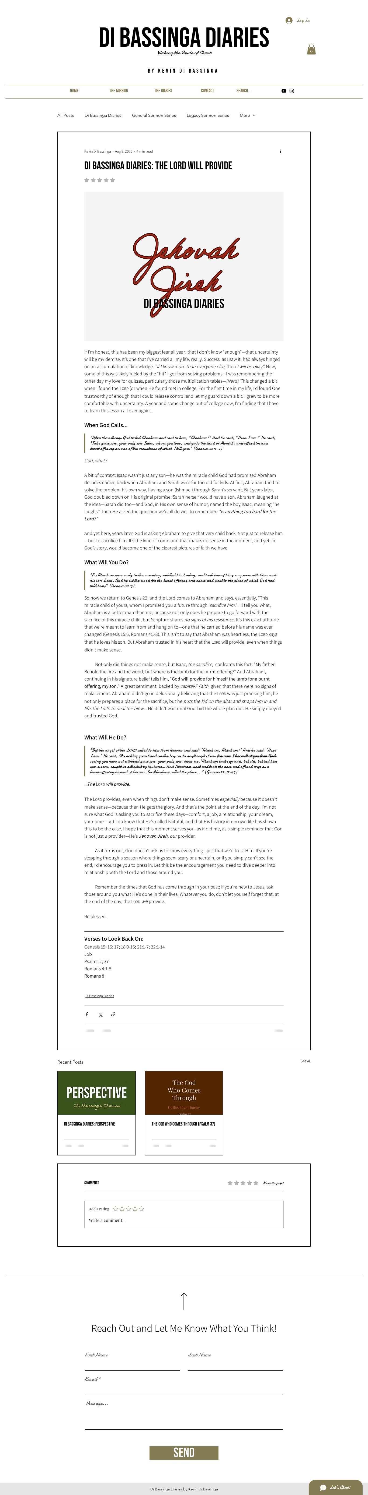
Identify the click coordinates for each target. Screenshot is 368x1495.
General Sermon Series (154, 115)
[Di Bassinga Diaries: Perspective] (97, 1093)
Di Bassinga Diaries (184, 38)
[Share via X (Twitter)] (100, 1014)
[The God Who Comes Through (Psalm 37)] (184, 1093)
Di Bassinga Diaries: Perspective (89, 1124)
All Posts (65, 115)
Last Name (199, 1355)
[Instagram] (292, 91)
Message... (96, 1403)
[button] (311, 49)
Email (91, 1379)
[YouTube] (284, 91)
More (245, 115)
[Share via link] (113, 1014)
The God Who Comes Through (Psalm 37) (183, 1124)
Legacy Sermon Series (208, 115)
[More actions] (280, 151)
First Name (96, 1355)
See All (306, 1061)
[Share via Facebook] (86, 1014)
